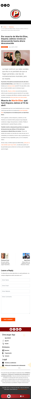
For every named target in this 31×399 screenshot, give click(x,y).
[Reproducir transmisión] (9, 396)
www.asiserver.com (22, 389)
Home (4, 27)
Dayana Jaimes (11, 91)
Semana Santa (11, 86)
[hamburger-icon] (28, 22)
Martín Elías (17, 100)
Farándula (11, 27)
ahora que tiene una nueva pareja (18, 97)
